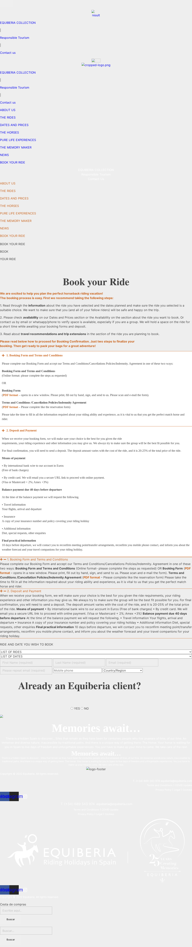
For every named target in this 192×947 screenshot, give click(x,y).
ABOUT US (7, 183)
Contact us (8, 52)
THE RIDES (8, 191)
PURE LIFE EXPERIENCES (18, 213)
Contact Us (96, 179)
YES (77, 708)
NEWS (4, 228)
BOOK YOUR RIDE (12, 236)
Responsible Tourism (14, 38)
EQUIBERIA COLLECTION (18, 23)
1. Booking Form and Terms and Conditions (37, 559)
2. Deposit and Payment (24, 591)
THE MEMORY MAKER (16, 221)
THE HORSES (9, 206)
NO (86, 708)
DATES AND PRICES (14, 198)
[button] (96, 559)
